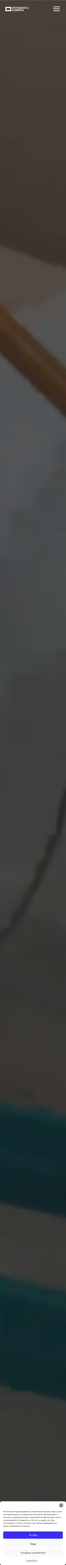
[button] (61, 1505)
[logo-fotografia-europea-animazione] (17, 6)
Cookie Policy (31, 1560)
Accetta (33, 1535)
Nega (33, 1544)
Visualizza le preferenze (33, 1552)
